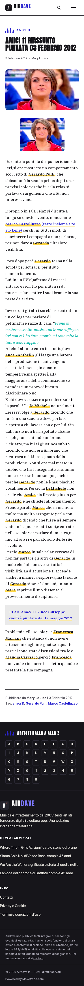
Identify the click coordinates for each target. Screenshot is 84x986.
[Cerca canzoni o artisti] (58, 7)
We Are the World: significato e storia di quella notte (39, 865)
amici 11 (18, 703)
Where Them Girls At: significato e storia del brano (38, 847)
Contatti (6, 897)
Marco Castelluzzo (63, 703)
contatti (38, 958)
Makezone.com (33, 979)
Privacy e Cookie (13, 906)
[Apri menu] (74, 7)
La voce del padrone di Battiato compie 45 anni (36, 873)
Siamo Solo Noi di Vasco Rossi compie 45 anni (35, 856)
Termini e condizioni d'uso (20, 914)
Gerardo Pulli (36, 703)
